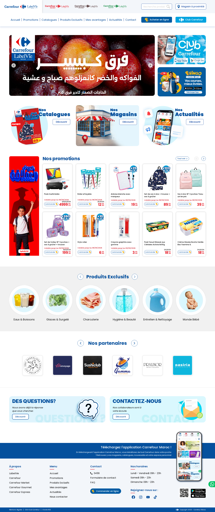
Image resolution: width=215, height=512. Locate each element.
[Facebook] (133, 497)
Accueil (15, 20)
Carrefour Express (19, 492)
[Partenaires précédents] (80, 343)
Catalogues (49, 20)
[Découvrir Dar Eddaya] (122, 365)
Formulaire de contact (103, 477)
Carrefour (15, 478)
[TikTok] (155, 497)
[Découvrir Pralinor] (62, 365)
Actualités (115, 20)
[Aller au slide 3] (84, 92)
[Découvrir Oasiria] (92, 365)
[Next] (203, 158)
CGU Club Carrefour (32, 510)
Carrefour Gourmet (20, 487)
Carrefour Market (19, 482)
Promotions (30, 20)
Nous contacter (59, 496)
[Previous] (196, 158)
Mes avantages (96, 20)
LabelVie (14, 473)
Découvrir (61, 122)
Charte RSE (46, 510)
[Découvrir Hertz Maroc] (152, 365)
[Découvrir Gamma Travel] (32, 365)
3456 (97, 473)
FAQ (92, 482)
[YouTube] (148, 497)
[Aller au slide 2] (81, 92)
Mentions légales (15, 510)
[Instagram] (140, 497)
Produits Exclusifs (59, 482)
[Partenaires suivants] (134, 343)
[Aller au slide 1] (79, 92)
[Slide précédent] (13, 65)
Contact (130, 20)
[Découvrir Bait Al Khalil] (182, 365)
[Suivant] (135, 277)
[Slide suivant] (150, 65)
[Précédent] (80, 277)
